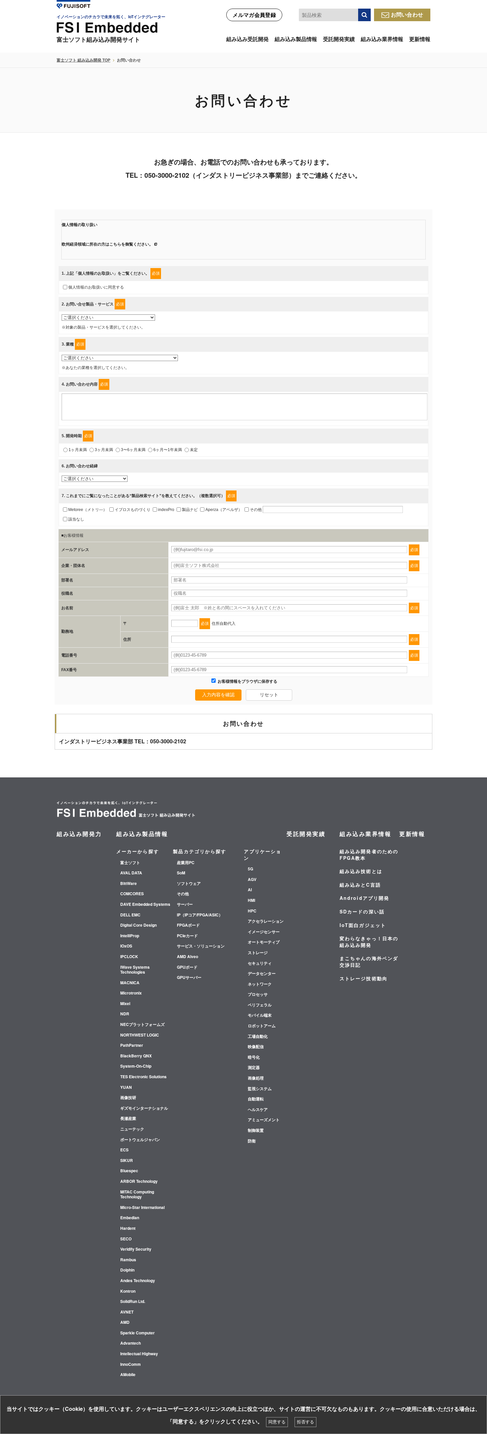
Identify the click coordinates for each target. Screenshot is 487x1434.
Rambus (128, 1260)
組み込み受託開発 (247, 39)
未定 (194, 449)
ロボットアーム (262, 1026)
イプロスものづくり (132, 509)
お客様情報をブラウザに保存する (247, 681)
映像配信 (256, 1046)
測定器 (254, 1067)
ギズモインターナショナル (144, 1108)
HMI (251, 900)
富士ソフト (130, 862)
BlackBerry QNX (136, 1056)
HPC (252, 911)
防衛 (252, 1141)
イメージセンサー (264, 932)
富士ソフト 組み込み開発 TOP (83, 60)
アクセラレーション (266, 921)
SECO (126, 1239)
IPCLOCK (129, 956)
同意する (277, 1421)
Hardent (127, 1228)
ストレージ (258, 952)
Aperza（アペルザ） (223, 509)
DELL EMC (130, 915)
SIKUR (126, 1160)
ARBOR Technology (139, 1181)
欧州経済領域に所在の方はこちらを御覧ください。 (107, 244)
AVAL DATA (131, 873)
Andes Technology (137, 1280)
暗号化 (254, 1057)
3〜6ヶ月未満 (133, 449)
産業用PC (185, 862)
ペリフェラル (260, 1005)
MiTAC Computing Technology (137, 1194)
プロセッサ (258, 994)
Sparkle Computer (137, 1333)
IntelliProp (129, 936)
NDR (124, 1014)
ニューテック (132, 1129)
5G (250, 869)
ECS (124, 1150)
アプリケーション (262, 854)
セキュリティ (260, 963)
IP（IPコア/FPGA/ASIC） (200, 915)
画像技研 (128, 1097)
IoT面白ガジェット (363, 925)
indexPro (166, 509)
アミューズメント (264, 1120)
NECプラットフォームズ (142, 1024)
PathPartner (131, 1045)
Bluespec (129, 1171)
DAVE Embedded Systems (145, 904)
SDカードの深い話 (362, 911)
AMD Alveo (187, 956)
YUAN (126, 1087)
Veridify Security (135, 1249)
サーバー (185, 904)
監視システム (260, 1088)
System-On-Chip (135, 1066)
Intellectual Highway (139, 1354)
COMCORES (132, 894)
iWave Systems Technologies (135, 970)
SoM (181, 873)
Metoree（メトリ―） (87, 509)
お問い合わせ (407, 14)
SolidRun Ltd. (132, 1301)
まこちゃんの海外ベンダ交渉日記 (369, 961)
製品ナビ (190, 509)
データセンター (262, 973)
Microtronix (131, 993)
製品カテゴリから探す (199, 851)
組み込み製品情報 (296, 39)
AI (250, 890)
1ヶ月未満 (78, 449)
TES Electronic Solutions (143, 1077)
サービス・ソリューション (201, 946)
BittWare (128, 883)
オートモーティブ (264, 942)
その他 (256, 509)
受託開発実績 (339, 39)
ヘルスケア (258, 1109)
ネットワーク (260, 984)
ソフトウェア (189, 883)
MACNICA (129, 983)
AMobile (127, 1374)
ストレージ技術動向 (364, 978)
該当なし (76, 519)
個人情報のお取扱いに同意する (96, 287)
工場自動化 (258, 1036)
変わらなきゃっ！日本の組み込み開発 (369, 941)
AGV (252, 879)
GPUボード (187, 967)
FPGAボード (188, 925)
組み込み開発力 (79, 834)
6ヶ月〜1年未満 (167, 449)
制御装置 (256, 1130)
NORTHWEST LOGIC (139, 1035)
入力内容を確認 (218, 694)
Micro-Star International (142, 1207)
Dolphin (127, 1270)
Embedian (129, 1218)
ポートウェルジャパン (140, 1139)
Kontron (127, 1291)
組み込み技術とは (361, 871)
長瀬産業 (128, 1118)
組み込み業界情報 (382, 39)
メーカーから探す (137, 851)
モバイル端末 (260, 1015)
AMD (125, 1322)
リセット (269, 694)
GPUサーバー (189, 977)
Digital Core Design (138, 925)
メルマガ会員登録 (254, 15)
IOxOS (126, 946)
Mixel (125, 1003)
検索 (364, 15)
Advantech (130, 1343)
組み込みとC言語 (360, 884)
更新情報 (419, 39)
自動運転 (256, 1099)
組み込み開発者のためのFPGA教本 (369, 854)
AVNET (127, 1312)
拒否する (305, 1421)
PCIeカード (187, 936)
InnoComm (130, 1364)
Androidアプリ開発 (364, 898)
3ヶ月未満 (104, 449)
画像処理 (256, 1078)
